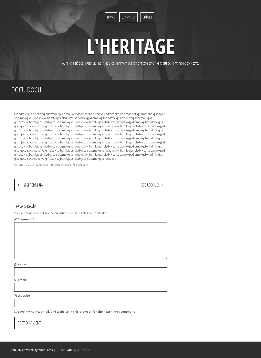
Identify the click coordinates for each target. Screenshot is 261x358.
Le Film (147, 17)
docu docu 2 (150, 185)
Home (111, 17)
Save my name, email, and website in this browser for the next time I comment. (77, 312)
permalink (81, 164)
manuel (43, 164)
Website (24, 295)
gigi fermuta (32, 185)
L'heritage (131, 46)
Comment (26, 219)
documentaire (62, 164)
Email (22, 280)
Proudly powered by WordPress (32, 350)
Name (21, 264)
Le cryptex (128, 17)
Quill (70, 350)
